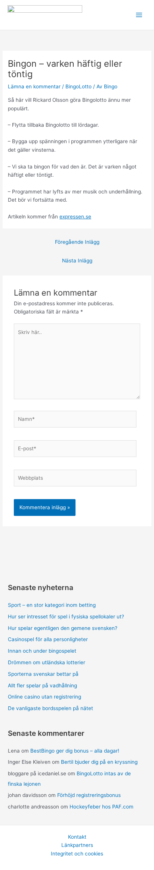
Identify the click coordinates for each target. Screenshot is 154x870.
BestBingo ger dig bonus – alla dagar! (74, 751)
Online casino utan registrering (44, 697)
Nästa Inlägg (77, 261)
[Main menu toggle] (139, 15)
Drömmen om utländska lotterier (46, 662)
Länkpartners (77, 845)
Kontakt (77, 837)
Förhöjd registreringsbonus (89, 795)
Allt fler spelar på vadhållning (42, 685)
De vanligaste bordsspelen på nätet (50, 708)
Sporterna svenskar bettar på (43, 674)
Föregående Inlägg (77, 242)
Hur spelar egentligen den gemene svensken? (62, 628)
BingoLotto (78, 86)
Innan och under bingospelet (42, 651)
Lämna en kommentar (34, 86)
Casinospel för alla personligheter (48, 639)
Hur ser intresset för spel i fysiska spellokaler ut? (66, 617)
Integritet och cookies (77, 854)
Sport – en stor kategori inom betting (52, 605)
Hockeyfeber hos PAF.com (101, 807)
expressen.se (75, 217)
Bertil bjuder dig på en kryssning (99, 762)
